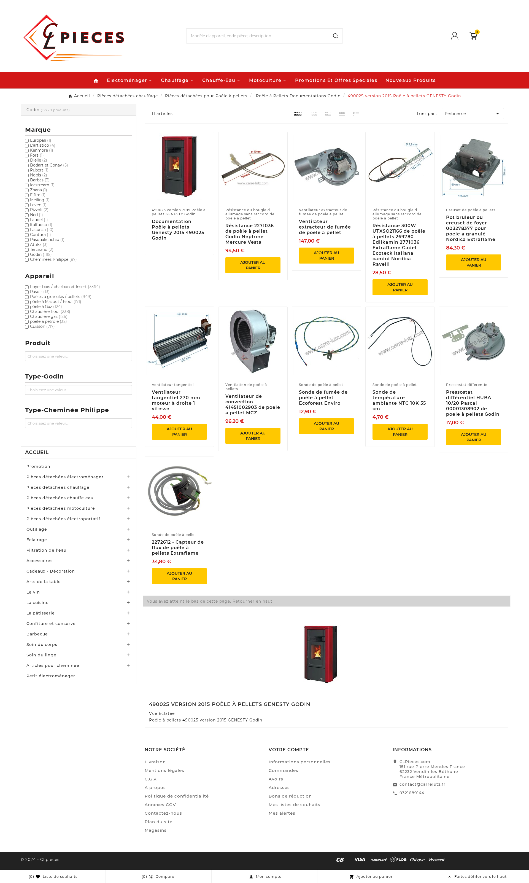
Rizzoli (39, 209)
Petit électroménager (50, 675)
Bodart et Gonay (49, 165)
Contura (40, 234)
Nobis (38, 175)
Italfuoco (41, 224)
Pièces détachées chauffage (58, 487)
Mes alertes (282, 813)
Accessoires (39, 560)
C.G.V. (151, 779)
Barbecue (37, 634)
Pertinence (473, 113)
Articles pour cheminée (52, 665)
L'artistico (42, 145)
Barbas (40, 180)
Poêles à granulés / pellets (60, 296)
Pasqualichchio (47, 239)
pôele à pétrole (48, 321)
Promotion (38, 466)
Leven (38, 204)
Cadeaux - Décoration (50, 571)
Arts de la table (43, 581)
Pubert (39, 170)
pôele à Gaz (46, 306)
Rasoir (40, 291)
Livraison (155, 761)
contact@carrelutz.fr (423, 784)
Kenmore (41, 150)
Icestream (42, 184)
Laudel (39, 219)
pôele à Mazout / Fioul (55, 301)
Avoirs (276, 779)
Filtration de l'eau (46, 550)
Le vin (33, 592)
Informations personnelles (300, 761)
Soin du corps (41, 644)
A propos (155, 787)
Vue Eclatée (162, 713)
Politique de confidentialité (177, 796)
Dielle (38, 160)
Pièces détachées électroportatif (63, 518)
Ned (36, 214)
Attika (39, 244)
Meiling (40, 199)
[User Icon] (460, 36)
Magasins (156, 830)
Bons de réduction (290, 796)
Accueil (36, 452)
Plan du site (158, 821)
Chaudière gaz (49, 316)
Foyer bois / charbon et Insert (65, 286)
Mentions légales (164, 770)
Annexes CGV (160, 804)
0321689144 (412, 792)
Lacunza (41, 229)
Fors (37, 155)
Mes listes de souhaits (294, 804)
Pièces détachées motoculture (60, 508)
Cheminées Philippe (53, 259)
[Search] (335, 35)
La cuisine (37, 602)
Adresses (279, 787)
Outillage (36, 529)
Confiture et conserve (51, 623)
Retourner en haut (252, 601)
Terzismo (41, 249)
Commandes (283, 770)
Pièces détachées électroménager (65, 476)
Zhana (38, 189)
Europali (40, 140)
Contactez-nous (163, 813)
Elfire (37, 194)
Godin (41, 254)
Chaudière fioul (50, 311)
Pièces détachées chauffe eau (59, 497)
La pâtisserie (40, 613)
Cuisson (42, 326)
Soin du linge (41, 655)
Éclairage (36, 539)
